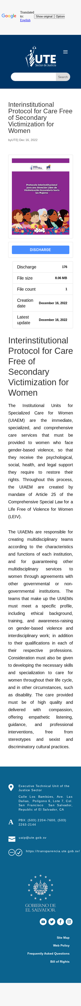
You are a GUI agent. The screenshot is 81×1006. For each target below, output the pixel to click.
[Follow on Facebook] (60, 921)
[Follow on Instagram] (69, 921)
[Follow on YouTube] (43, 921)
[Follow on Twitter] (51, 921)
